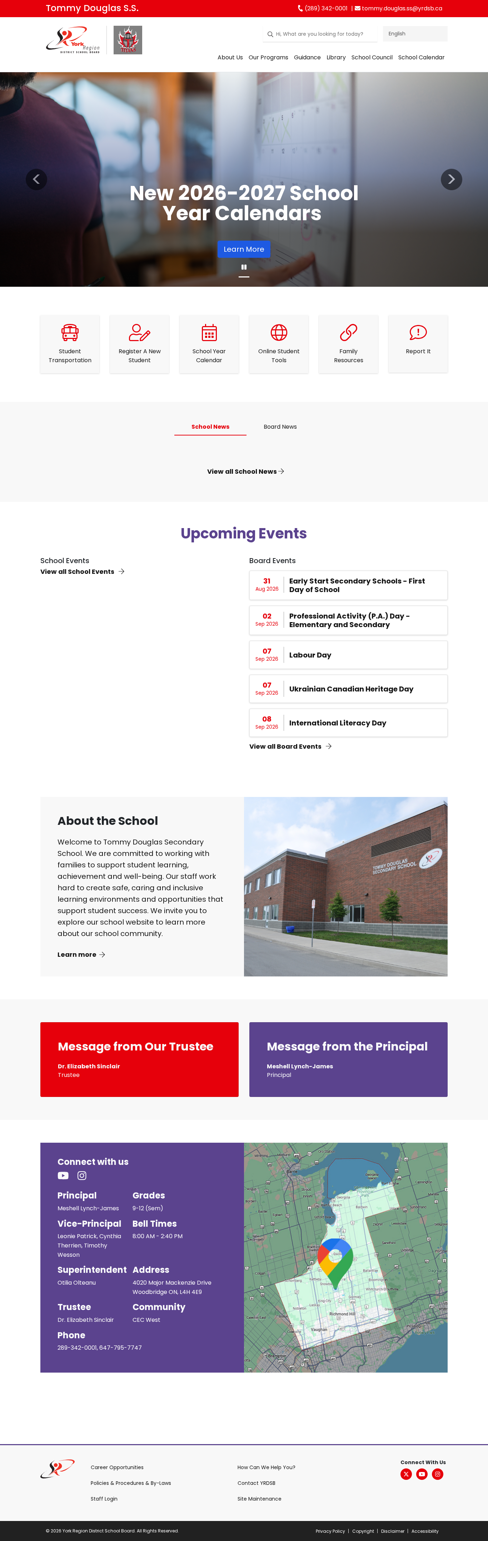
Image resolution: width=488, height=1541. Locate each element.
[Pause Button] (244, 267)
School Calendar (421, 57)
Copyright (363, 1531)
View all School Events (78, 571)
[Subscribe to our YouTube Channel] (68, 1176)
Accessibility (425, 1531)
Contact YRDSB (256, 1483)
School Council (372, 57)
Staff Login (104, 1498)
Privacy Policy (330, 1531)
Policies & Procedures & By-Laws (131, 1483)
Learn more (77, 954)
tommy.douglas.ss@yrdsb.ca (401, 8)
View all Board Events (286, 746)
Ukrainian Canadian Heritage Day (351, 689)
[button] (36, 179)
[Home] (72, 42)
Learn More (244, 249)
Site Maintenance (260, 1498)
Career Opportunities (117, 1467)
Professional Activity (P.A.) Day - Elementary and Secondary (349, 620)
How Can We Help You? (266, 1467)
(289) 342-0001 (325, 8)
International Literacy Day (338, 723)
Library (336, 57)
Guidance (307, 57)
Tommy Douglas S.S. (92, 8)
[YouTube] (422, 1474)
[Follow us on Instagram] (86, 1176)
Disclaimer (392, 1531)
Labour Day (310, 655)
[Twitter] (406, 1474)
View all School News (242, 471)
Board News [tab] (280, 427)
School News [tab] (210, 427)
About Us (230, 57)
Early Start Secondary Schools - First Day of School (357, 585)
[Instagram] (437, 1474)
